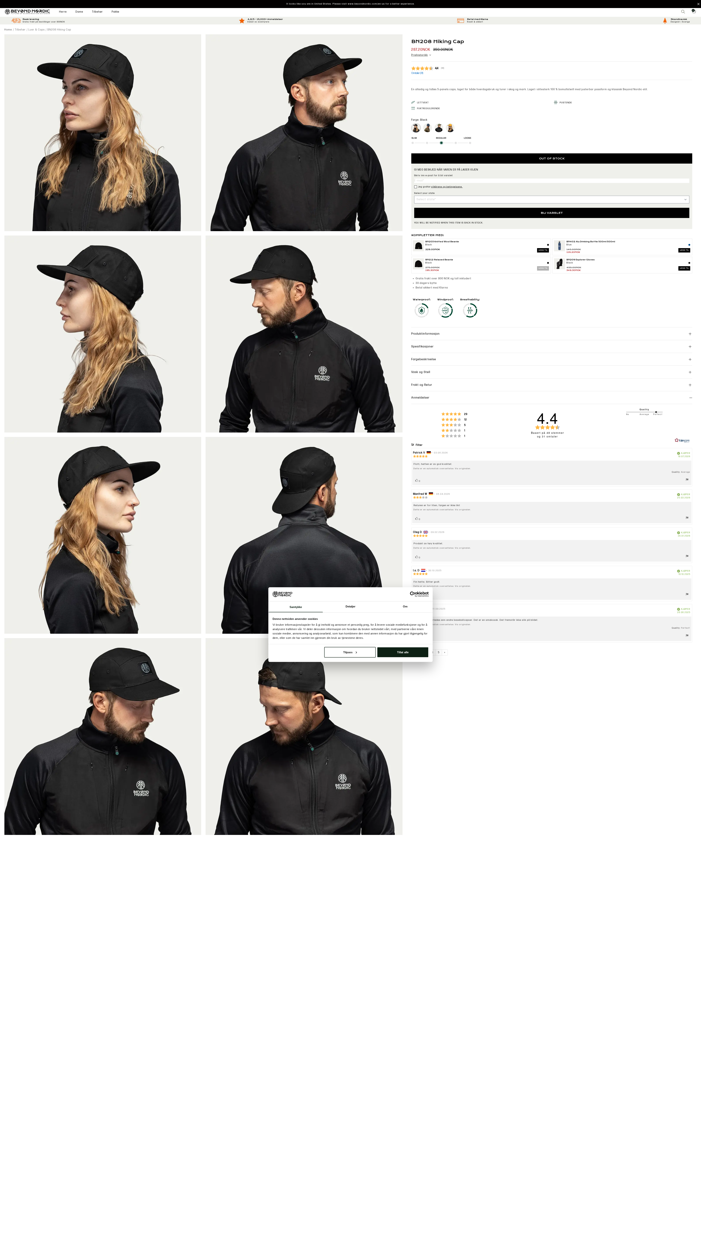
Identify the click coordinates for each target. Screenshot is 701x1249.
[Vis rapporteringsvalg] (687, 480)
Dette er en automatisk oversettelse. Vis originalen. (442, 468)
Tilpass (348, 652)
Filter (419, 445)
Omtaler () (417, 73)
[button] (350, 4)
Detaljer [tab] (351, 606)
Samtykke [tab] (296, 606)
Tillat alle (403, 652)
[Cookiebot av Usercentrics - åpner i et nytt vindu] (413, 594)
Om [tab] (405, 606)
